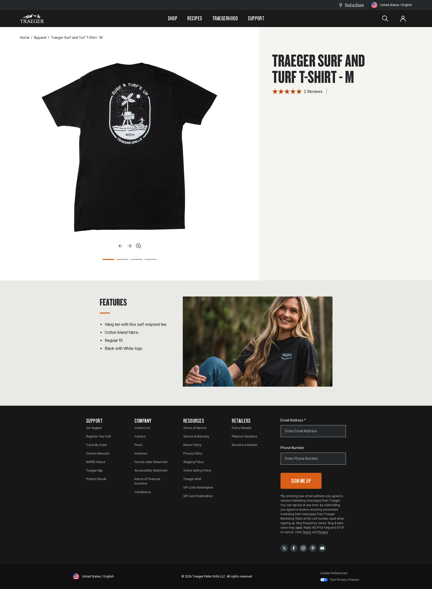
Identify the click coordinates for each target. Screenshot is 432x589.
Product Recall (96, 479)
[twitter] (284, 547)
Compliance (142, 492)
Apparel (40, 38)
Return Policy (192, 445)
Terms (306, 532)
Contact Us (142, 428)
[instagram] (303, 547)
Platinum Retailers (244, 436)
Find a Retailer (242, 428)
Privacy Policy (192, 453)
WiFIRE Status (95, 462)
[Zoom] (138, 245)
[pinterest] (312, 547)
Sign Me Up (301, 480)
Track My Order (96, 445)
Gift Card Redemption (198, 496)
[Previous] (120, 245)
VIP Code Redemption (198, 487)
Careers (140, 436)
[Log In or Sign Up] (403, 18)
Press (138, 445)
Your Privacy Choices (344, 579)
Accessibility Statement (151, 470)
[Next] (129, 245)
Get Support (94, 428)
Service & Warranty (196, 436)
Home (25, 38)
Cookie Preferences (334, 573)
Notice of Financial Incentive (147, 481)
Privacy (323, 532)
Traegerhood (225, 18)
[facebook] (294, 547)
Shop (173, 18)
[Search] (385, 18)
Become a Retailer (245, 445)
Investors (141, 453)
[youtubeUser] (322, 547)
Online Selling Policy (197, 470)
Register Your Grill (98, 436)
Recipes (194, 18)
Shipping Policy (193, 462)
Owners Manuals (98, 453)
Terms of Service (194, 428)
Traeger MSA (192, 479)
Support (256, 18)
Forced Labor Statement (151, 462)
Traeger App (94, 470)
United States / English (396, 5)
